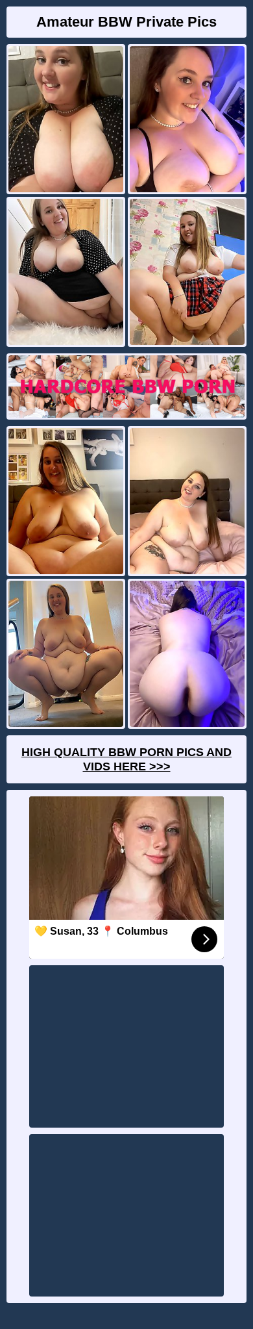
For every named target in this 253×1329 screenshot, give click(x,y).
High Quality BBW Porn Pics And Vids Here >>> (126, 759)
